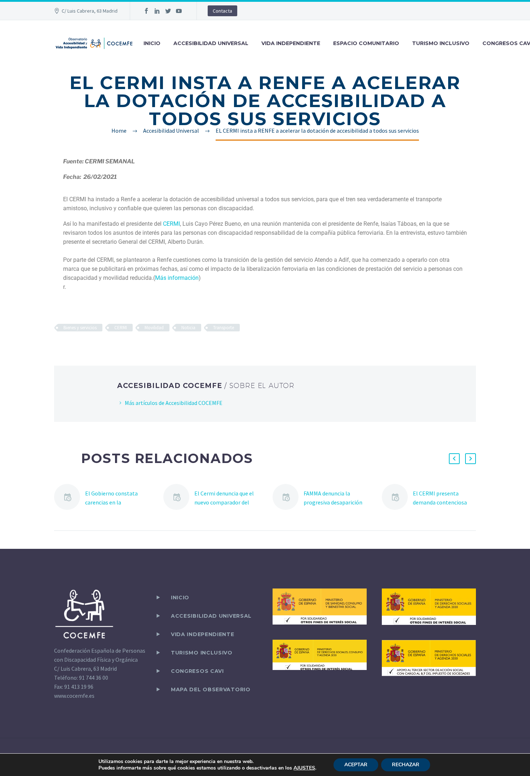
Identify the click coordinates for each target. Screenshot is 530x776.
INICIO (151, 43)
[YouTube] (178, 11)
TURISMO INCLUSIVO (440, 43)
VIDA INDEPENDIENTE (290, 43)
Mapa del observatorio (211, 689)
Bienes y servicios (80, 328)
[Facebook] (146, 11)
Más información (177, 277)
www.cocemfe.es (74, 695)
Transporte (223, 328)
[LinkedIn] (157, 11)
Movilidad (154, 328)
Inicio (180, 597)
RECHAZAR (405, 764)
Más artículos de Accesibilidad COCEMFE (173, 402)
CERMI (171, 223)
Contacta (222, 11)
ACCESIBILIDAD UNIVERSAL (210, 43)
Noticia (188, 328)
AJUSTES (304, 768)
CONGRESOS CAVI (197, 671)
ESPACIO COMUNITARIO (366, 43)
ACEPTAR (355, 764)
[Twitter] (168, 11)
